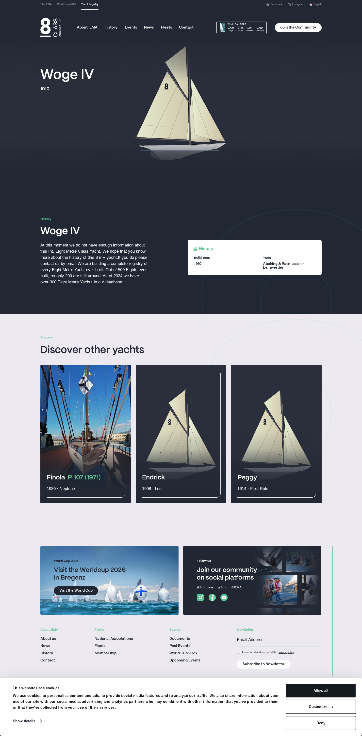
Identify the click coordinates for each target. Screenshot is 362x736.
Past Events (179, 646)
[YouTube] (224, 597)
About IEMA (87, 27)
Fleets (166, 27)
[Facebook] (212, 597)
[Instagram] (200, 597)
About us (48, 639)
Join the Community (298, 27)
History (111, 27)
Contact (186, 27)
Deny (320, 723)
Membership (105, 653)
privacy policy (286, 652)
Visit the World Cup (76, 590)
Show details (24, 721)
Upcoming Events (184, 660)
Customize (318, 707)
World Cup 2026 (183, 653)
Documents (179, 639)
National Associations (114, 639)
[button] (316, 5)
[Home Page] (50, 27)
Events (131, 27)
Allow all (320, 691)
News (149, 27)
